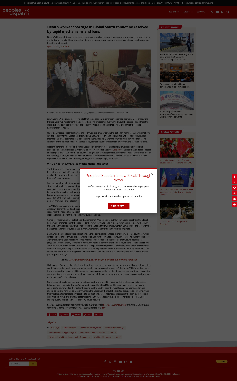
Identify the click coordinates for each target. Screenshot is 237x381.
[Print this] (234, 204)
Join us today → (119, 206)
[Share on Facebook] (234, 176)
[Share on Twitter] (234, 181)
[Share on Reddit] (234, 187)
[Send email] (234, 198)
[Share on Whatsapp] (234, 192)
